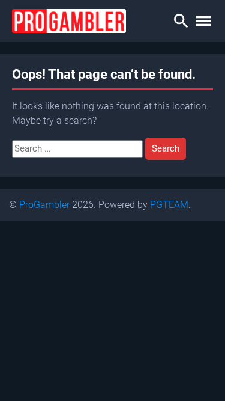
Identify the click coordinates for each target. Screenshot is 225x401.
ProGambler (44, 204)
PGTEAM (169, 204)
